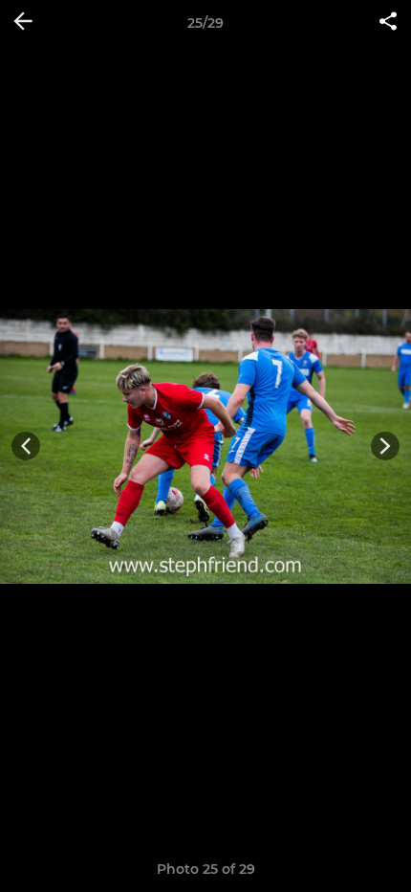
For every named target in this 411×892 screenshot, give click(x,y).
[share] (388, 23)
